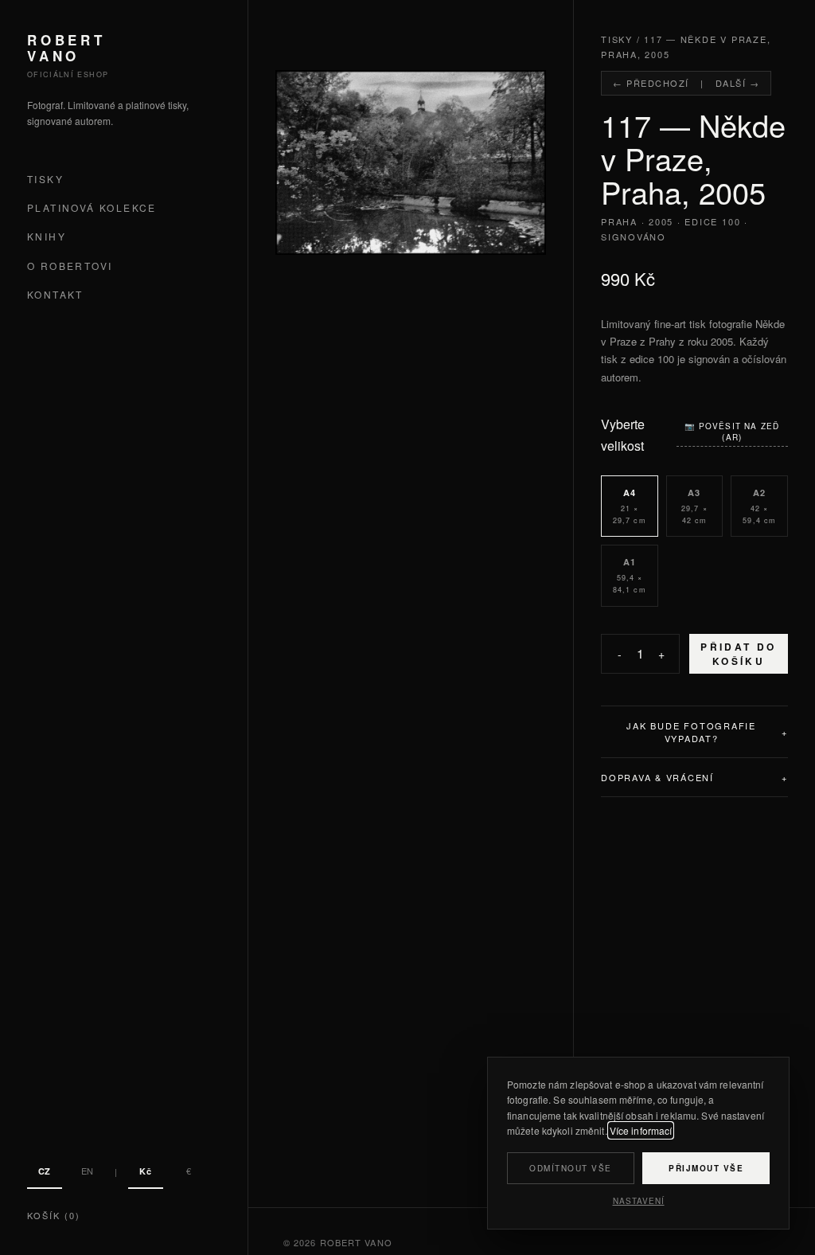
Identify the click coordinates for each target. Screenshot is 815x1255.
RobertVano (66, 48)
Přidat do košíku (738, 653)
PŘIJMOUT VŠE (706, 1168)
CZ (44, 1171)
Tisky (45, 179)
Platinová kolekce (92, 207)
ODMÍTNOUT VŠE (570, 1168)
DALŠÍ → (738, 82)
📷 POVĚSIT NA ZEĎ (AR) (731, 431)
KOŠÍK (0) (53, 1215)
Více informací (641, 1130)
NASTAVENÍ (639, 1200)
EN (87, 1170)
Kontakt (55, 294)
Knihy (46, 236)
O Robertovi (69, 265)
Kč (145, 1171)
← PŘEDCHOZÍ (651, 82)
